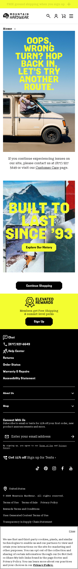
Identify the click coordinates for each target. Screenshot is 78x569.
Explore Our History (39, 247)
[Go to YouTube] (71, 470)
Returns (8, 358)
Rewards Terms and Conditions (21, 509)
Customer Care (47, 167)
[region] (39, 547)
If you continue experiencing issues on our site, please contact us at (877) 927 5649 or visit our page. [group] (39, 163)
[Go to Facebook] (62, 470)
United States (17, 488)
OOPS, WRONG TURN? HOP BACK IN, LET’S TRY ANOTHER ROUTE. (39, 64)
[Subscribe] (72, 436)
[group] (39, 312)
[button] (71, 16)
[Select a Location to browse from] (5, 489)
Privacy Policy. (43, 565)
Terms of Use (46, 446)
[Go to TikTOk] (37, 470)
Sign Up (39, 321)
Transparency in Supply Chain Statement (27, 522)
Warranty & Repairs (16, 371)
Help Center (16, 351)
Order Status (11, 364)
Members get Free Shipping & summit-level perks (39, 312)
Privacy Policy (49, 502)
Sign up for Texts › (29, 457)
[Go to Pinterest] (46, 470)
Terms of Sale (29, 502)
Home (8, 28)
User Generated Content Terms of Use (25, 515)
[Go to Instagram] (54, 470)
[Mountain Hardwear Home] (16, 16)
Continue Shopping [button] (39, 286)
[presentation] (48, 16)
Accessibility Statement (19, 378)
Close (72, 531)
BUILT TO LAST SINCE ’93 (39, 221)
